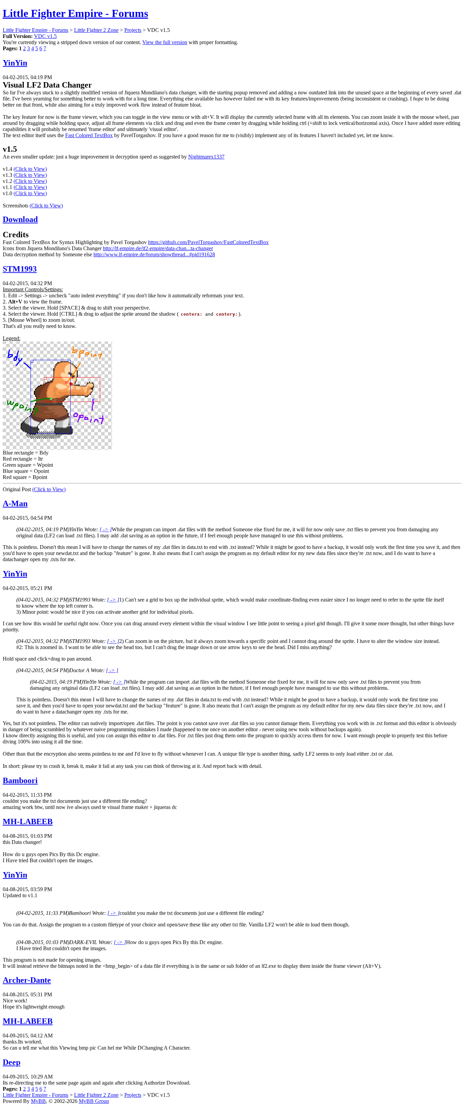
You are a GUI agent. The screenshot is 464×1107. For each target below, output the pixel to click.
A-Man (15, 503)
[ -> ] (106, 529)
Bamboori (20, 780)
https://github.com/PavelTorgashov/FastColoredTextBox (208, 242)
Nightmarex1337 (206, 157)
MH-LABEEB (28, 821)
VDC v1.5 (45, 36)
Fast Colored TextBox (89, 135)
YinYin (15, 62)
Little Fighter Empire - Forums (75, 13)
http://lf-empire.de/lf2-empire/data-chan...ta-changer (158, 248)
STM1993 (20, 268)
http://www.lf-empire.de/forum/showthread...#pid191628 (154, 254)
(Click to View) (30, 169)
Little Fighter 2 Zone (96, 30)
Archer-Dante (27, 980)
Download (20, 219)
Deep (11, 1062)
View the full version (164, 42)
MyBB (38, 1101)
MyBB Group (94, 1101)
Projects (132, 30)
